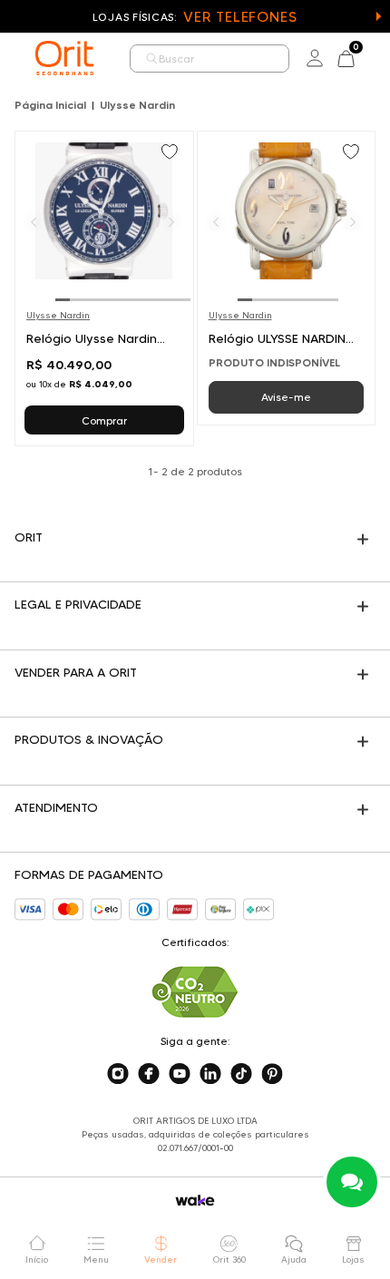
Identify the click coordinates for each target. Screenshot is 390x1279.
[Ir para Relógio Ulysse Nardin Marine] (104, 288)
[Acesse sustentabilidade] (195, 992)
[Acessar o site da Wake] (195, 1200)
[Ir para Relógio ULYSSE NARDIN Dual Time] (286, 278)
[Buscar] (152, 58)
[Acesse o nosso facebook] (149, 1074)
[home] (64, 58)
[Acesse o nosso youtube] (179, 1074)
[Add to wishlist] (171, 153)
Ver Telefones (240, 16)
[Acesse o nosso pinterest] (272, 1074)
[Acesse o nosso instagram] (118, 1074)
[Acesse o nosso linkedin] (210, 1074)
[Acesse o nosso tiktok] (241, 1074)
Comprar (104, 420)
